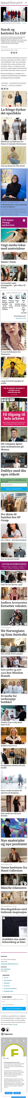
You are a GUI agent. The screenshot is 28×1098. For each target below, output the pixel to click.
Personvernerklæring (10, 988)
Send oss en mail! (21, 318)
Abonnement (8, 980)
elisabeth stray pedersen (18, 83)
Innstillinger (17, 1093)
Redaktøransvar (8, 991)
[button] (3, 294)
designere (5, 83)
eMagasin (7, 983)
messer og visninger (15, 85)
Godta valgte (8, 1093)
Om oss (6, 977)
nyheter (4, 85)
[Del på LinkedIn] (14, 53)
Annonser (7, 986)
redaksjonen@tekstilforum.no (9, 964)
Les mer (15, 1024)
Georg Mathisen (5, 969)
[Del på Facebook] (11, 53)
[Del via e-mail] (16, 53)
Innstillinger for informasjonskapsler (18, 1097)
